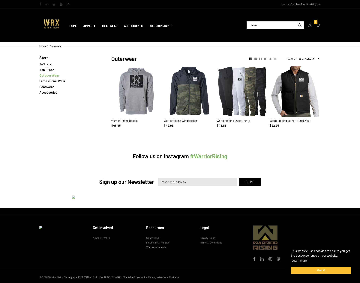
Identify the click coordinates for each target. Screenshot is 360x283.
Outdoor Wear (49, 75)
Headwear (46, 87)
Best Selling (306, 58)
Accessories (48, 92)
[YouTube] (61, 4)
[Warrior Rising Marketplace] (51, 24)
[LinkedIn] (47, 4)
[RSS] (68, 4)
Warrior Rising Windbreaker (180, 120)
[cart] (318, 25)
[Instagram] (54, 4)
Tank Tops (46, 70)
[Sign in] (310, 25)
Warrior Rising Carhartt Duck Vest (290, 120)
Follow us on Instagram (180, 156)
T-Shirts (45, 64)
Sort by (292, 58)
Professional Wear (52, 81)
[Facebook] (40, 4)
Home (42, 46)
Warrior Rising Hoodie (124, 120)
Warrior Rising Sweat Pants (233, 120)
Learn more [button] (299, 260)
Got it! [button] (321, 270)
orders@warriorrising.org (307, 4)
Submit (250, 182)
